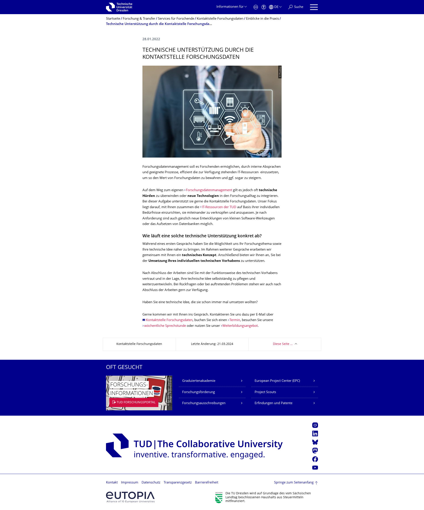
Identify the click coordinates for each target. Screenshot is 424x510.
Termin (234, 320)
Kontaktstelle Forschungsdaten (169, 320)
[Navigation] (314, 7)
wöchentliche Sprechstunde (165, 326)
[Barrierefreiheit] (263, 7)
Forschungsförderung (198, 392)
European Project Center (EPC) (277, 381)
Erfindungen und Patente (273, 403)
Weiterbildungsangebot (240, 326)
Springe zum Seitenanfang (294, 482)
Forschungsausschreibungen (203, 403)
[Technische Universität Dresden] (119, 7)
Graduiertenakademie (198, 381)
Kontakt (112, 482)
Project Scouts (265, 392)
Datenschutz (151, 482)
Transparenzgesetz (178, 482)
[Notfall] (255, 7)
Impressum (129, 482)
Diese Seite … (283, 344)
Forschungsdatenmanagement (209, 190)
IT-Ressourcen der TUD (219, 207)
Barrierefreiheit (206, 482)
